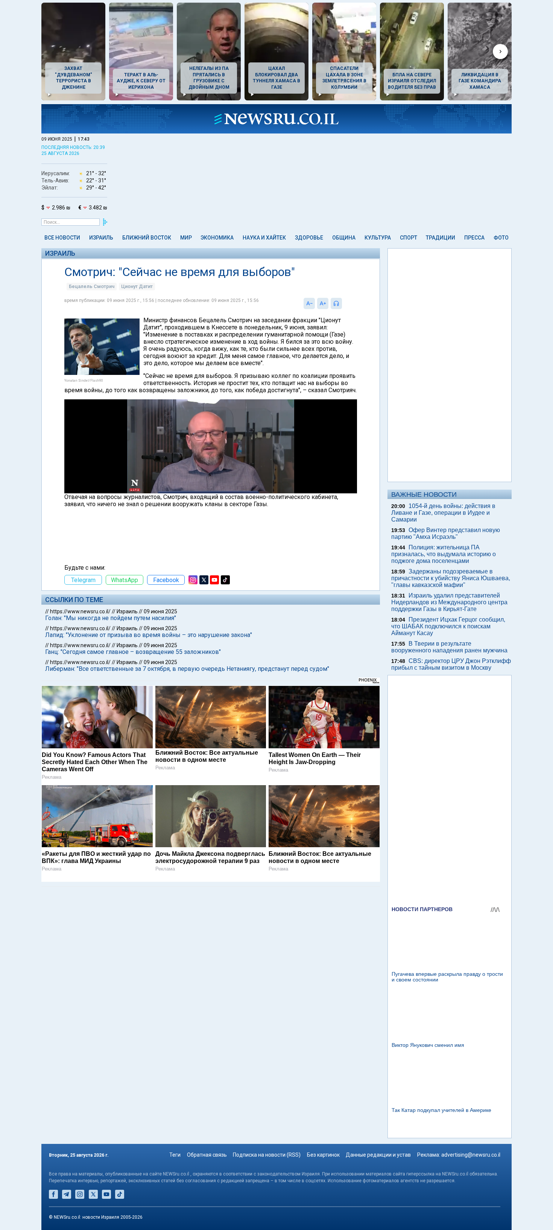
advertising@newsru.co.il (470, 1155)
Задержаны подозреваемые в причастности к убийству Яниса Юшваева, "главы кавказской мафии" (450, 578)
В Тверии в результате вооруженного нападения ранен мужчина (449, 647)
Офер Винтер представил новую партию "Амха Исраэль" (445, 533)
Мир (186, 238)
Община (344, 238)
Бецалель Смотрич (91, 286)
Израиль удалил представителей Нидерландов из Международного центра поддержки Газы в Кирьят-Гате (449, 602)
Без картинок (323, 1155)
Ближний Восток (146, 238)
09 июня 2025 (160, 611)
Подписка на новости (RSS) (267, 1155)
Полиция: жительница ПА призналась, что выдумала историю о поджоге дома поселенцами (443, 554)
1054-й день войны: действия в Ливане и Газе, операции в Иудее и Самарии (443, 513)
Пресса (474, 238)
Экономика (217, 238)
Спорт (408, 238)
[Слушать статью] (344, 303)
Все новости (62, 238)
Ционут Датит (137, 286)
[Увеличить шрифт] (322, 303)
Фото (501, 238)
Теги (175, 1155)
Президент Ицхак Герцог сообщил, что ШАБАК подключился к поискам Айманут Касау (448, 626)
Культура (378, 238)
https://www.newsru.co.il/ (80, 611)
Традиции (440, 238)
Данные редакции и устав (378, 1155)
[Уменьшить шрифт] (309, 303)
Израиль (101, 238)
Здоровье (309, 238)
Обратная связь (207, 1155)
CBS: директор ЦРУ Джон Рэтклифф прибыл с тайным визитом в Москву (451, 664)
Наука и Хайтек (264, 238)
